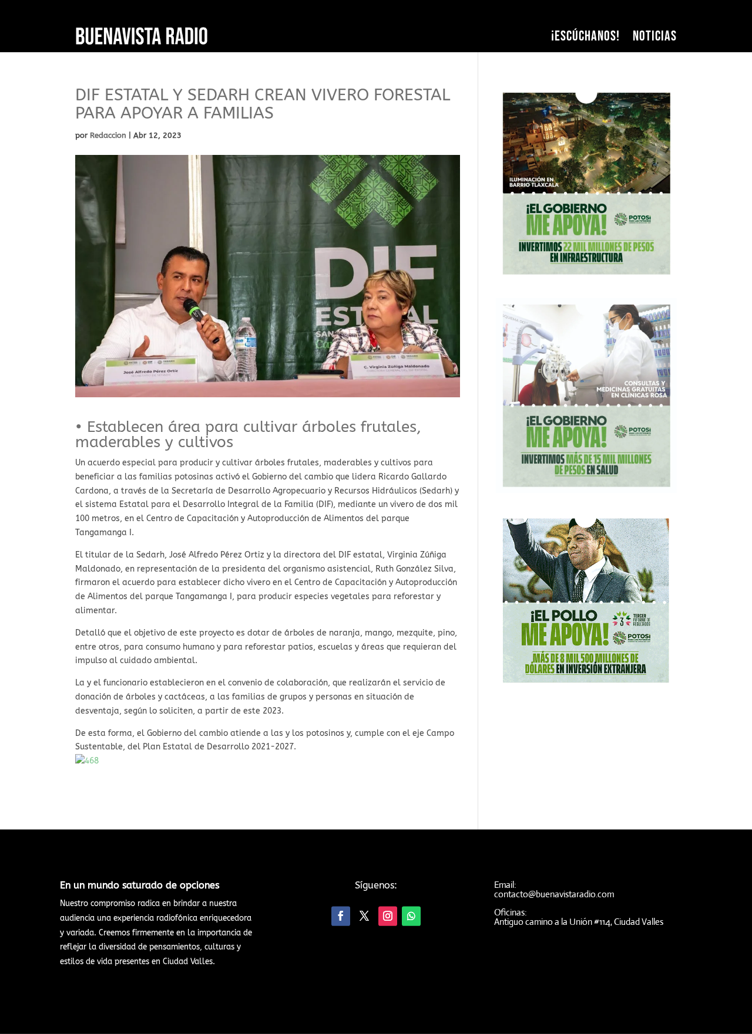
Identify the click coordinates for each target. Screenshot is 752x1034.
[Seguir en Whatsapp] (411, 916)
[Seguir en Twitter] (364, 916)
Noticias (655, 36)
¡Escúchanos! (585, 36)
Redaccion (108, 135)
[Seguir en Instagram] (387, 916)
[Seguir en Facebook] (340, 916)
